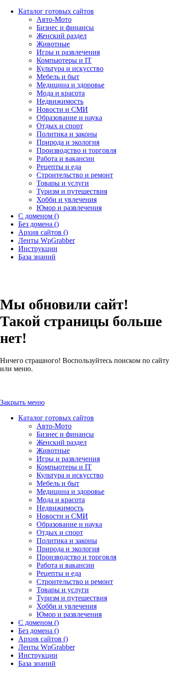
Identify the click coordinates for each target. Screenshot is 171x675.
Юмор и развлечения (69, 614)
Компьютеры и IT (64, 467)
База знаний (37, 663)
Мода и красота (60, 500)
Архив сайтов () (43, 639)
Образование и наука (69, 524)
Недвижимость (59, 508)
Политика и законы (66, 540)
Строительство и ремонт (74, 581)
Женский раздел (61, 442)
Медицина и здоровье (70, 491)
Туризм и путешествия (71, 598)
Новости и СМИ (62, 516)
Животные (53, 450)
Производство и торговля (76, 557)
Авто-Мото (54, 426)
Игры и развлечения (68, 459)
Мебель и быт (57, 483)
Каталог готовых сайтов (56, 418)
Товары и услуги (62, 590)
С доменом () (38, 622)
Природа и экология (67, 549)
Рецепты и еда (58, 573)
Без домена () (38, 631)
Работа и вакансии (65, 565)
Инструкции (37, 655)
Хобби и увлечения (66, 606)
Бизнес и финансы (65, 434)
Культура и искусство (70, 475)
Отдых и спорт (59, 532)
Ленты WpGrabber (46, 647)
